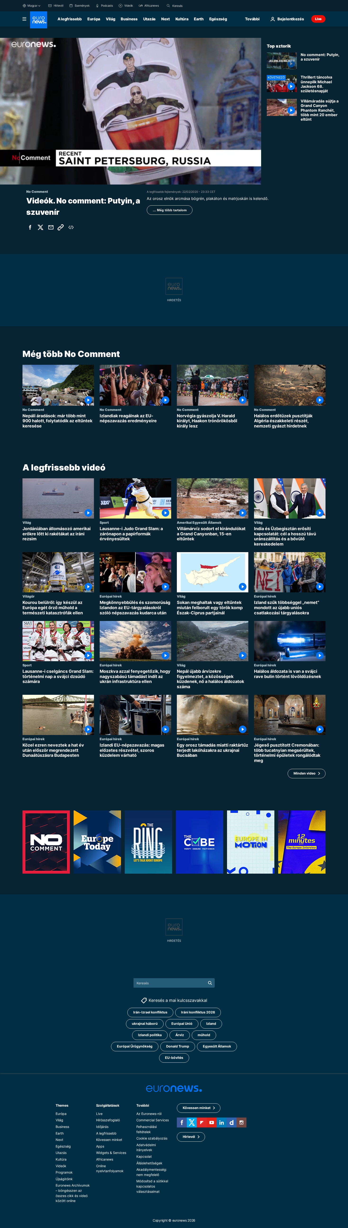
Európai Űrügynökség (134, 1046)
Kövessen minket (109, 1140)
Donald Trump (177, 1046)
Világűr (28, 596)
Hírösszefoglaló (108, 1120)
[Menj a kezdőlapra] (38, 19)
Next (165, 19)
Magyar (32, 5)
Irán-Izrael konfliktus (150, 1012)
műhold (204, 1035)
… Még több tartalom (170, 210)
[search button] (168, 5)
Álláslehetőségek (149, 1163)
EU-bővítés (174, 1058)
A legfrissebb (70, 19)
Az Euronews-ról (148, 1114)
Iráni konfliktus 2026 (198, 1012)
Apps (100, 1146)
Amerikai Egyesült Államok (199, 522)
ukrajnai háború (145, 1023)
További (142, 1105)
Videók (61, 1166)
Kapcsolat (144, 1156)
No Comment (33, 409)
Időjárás (102, 1127)
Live (318, 19)
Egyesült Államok (217, 1046)
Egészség (218, 19)
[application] (130, 111)
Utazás (149, 19)
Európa (93, 19)
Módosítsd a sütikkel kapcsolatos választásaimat (152, 1186)
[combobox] (192, 5)
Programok (64, 1172)
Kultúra (181, 19)
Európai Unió (181, 1023)
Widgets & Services (111, 1153)
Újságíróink (64, 1179)
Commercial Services (152, 1120)
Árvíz (179, 1035)
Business (129, 19)
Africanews (104, 1159)
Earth (198, 19)
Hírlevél (189, 1137)
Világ (110, 19)
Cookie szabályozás (151, 1138)
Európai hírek (111, 596)
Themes (62, 1105)
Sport (104, 522)
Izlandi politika (150, 1035)
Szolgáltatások (107, 1105)
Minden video (305, 773)
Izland (211, 1023)
